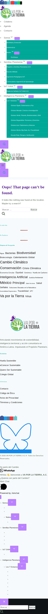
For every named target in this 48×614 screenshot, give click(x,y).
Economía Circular (7, 273)
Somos (5, 503)
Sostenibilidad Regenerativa (8, 291)
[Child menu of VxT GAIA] (20, 87)
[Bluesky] (16, 451)
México (5, 283)
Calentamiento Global (24, 257)
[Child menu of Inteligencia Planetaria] (31, 96)
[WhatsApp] (18, 3)
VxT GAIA (6, 549)
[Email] (21, 3)
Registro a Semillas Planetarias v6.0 (19, 67)
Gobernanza (11, 47)
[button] (24, 467)
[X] (15, 3)
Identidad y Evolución (14, 42)
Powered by (9, 493)
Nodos (8, 517)
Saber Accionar (30, 283)
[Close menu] (0, 497)
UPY (31, 291)
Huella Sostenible (8, 361)
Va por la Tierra (12, 296)
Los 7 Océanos (12, 567)
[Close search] (4, 602)
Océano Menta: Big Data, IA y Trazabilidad (25, 130)
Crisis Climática (32, 268)
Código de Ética (7, 393)
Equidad (19, 273)
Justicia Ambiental (36, 277)
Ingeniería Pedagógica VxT (16, 77)
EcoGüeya (14, 57)
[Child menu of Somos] (17, 38)
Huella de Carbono (40, 273)
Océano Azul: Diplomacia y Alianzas (23, 125)
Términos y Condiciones (11, 402)
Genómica (28, 273)
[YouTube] (12, 3)
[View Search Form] (4, 144)
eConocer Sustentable (10, 365)
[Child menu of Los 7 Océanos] (22, 101)
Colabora (8, 22)
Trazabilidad (23, 291)
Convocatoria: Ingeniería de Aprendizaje (20, 82)
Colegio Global (6, 374)
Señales (4, 287)
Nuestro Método (12, 72)
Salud (39, 283)
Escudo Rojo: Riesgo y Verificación (22, 135)
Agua (2, 253)
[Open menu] (3, 166)
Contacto (8, 31)
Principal (19, 282)
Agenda (7, 26)
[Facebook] (2, 3)
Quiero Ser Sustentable (10, 370)
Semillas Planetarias (10, 528)
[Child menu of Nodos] (16, 53)
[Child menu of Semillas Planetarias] (29, 62)
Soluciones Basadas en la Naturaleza (22, 287)
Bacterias (10, 253)
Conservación (10, 268)
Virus (28, 296)
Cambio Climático (14, 262)
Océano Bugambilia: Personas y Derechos (25, 120)
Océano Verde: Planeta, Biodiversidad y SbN (26, 115)
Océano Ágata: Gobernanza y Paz (22, 105)
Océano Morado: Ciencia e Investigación (24, 110)
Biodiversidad (26, 253)
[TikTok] (9, 3)
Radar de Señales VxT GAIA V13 (18, 91)
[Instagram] (5, 3)
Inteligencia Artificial (14, 277)
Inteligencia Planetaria (11, 560)
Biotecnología (6, 257)
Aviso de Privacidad (9, 398)
